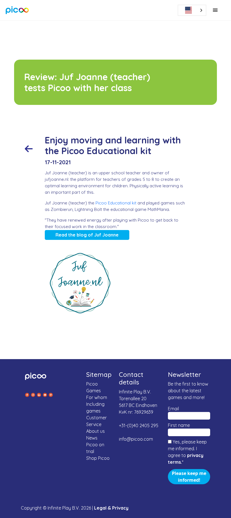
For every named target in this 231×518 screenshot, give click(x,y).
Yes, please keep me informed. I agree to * (187, 452)
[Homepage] (17, 10)
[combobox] (192, 10)
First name (179, 425)
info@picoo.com (136, 439)
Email (173, 408)
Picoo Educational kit (115, 203)
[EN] (194, 10)
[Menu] (215, 10)
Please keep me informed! (189, 476)
